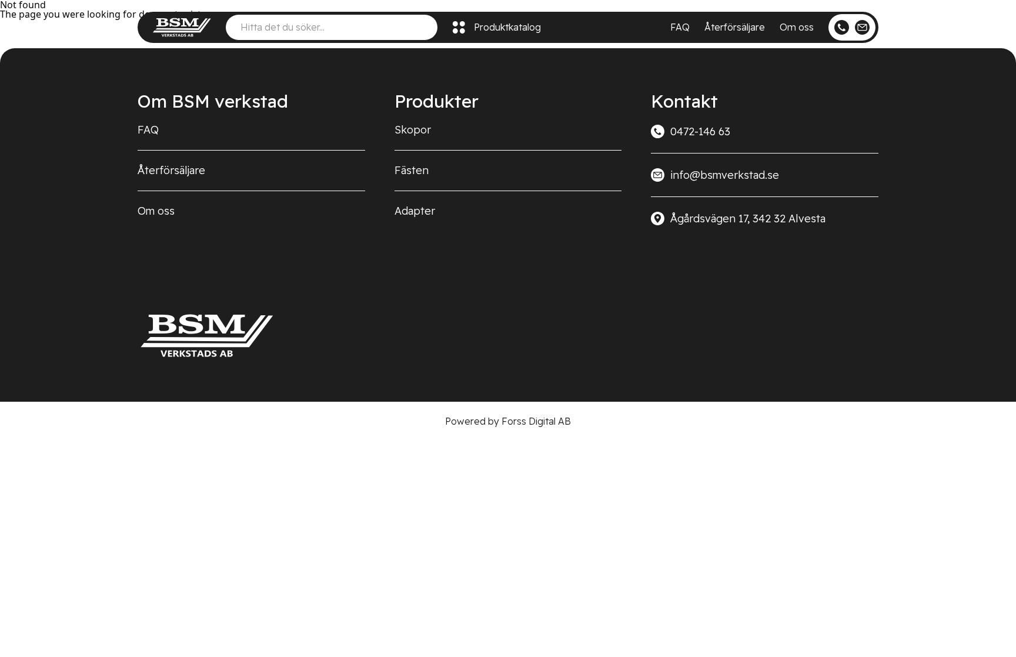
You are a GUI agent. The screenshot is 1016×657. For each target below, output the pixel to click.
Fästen (412, 170)
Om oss (797, 27)
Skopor (413, 129)
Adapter (415, 211)
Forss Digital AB (536, 421)
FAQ (680, 27)
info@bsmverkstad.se (724, 175)
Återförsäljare (734, 27)
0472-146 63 (700, 131)
